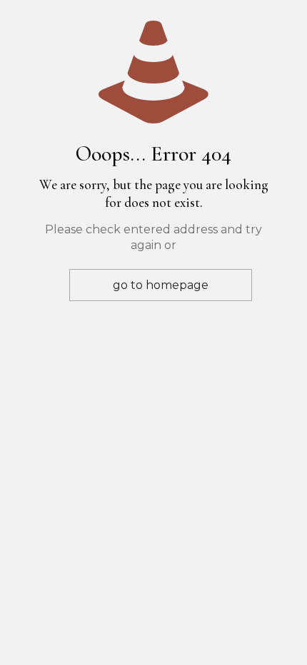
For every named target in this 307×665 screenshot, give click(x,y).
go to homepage (160, 285)
